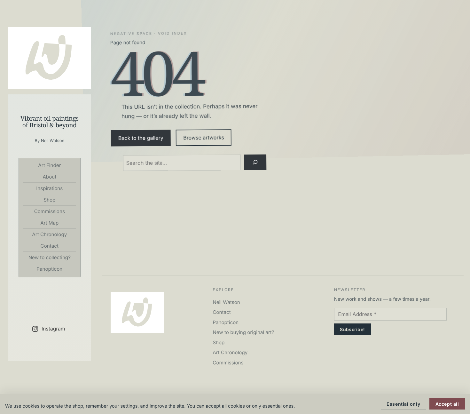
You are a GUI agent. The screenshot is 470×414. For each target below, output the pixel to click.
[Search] (255, 162)
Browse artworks (203, 137)
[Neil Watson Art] (49, 58)
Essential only (403, 404)
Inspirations (49, 188)
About (49, 177)
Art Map (49, 223)
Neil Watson (226, 302)
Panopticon (49, 269)
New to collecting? (49, 257)
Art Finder (49, 165)
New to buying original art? (243, 332)
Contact (50, 246)
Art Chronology (49, 234)
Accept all (447, 404)
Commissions (49, 211)
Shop (49, 200)
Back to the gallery (140, 138)
